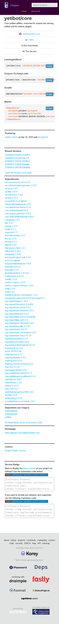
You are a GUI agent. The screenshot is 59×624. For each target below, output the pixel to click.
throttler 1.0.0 (11, 395)
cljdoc (31, 40)
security (19, 543)
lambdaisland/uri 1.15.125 (17, 273)
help (34, 543)
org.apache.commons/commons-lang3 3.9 (25, 298)
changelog (42, 540)
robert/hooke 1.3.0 (13, 382)
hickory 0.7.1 (11, 241)
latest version (29, 468)
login (23, 11)
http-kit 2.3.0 (10, 245)
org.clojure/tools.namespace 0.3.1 (20, 332)
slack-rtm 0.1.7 (12, 389)
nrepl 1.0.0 (10, 292)
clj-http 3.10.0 (11, 191)
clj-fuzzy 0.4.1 (11, 188)
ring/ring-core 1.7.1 (13, 354)
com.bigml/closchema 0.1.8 (18, 207)
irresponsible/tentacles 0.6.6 (18, 263)
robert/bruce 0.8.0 (13, 379)
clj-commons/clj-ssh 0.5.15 (17, 182)
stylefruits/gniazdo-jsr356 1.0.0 (19, 392)
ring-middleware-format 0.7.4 (18, 373)
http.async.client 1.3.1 (15, 248)
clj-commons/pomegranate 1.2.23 (20, 185)
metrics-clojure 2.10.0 (15, 282)
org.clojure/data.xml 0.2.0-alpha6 (20, 317)
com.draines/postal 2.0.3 (16, 210)
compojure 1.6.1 (12, 220)
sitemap (46, 543)
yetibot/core (18, 18)
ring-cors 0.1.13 (12, 367)
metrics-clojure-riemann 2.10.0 (19, 285)
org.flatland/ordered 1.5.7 (16, 338)
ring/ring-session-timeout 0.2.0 (19, 364)
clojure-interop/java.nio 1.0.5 (18, 204)
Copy (49, 66)
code (11, 543)
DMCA (27, 543)
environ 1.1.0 (11, 226)
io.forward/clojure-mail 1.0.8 (18, 257)
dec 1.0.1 (9, 223)
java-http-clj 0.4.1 (13, 266)
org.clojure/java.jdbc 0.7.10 (17, 326)
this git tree (43, 137)
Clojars (14, 5)
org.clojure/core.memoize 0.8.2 (19, 310)
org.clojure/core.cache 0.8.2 (18, 307)
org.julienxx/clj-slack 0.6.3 (17, 342)
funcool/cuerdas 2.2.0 (15, 235)
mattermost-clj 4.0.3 (14, 276)
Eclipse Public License (15, 450)
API (39, 543)
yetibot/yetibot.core (31, 34)
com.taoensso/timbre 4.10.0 (18, 213)
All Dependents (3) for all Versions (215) (23, 422)
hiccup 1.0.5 (10, 238)
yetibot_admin (11, 137)
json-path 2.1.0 (12, 270)
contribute (31, 540)
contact (51, 540)
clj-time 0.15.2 (11, 198)
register (36, 11)
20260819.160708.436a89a (17, 167)
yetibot (8, 417)
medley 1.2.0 (11, 279)
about (6, 540)
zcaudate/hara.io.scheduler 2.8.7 (20, 401)
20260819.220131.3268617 (17, 161)
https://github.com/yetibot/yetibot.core (22, 433)
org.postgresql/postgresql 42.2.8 (20, 345)
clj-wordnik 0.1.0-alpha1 (16, 201)
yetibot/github (11, 411)
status (13, 540)
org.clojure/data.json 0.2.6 (17, 313)
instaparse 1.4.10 (13, 254)
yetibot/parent (11, 414)
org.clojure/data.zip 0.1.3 (16, 320)
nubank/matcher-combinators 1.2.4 (21, 295)
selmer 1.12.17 (12, 385)
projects (21, 540)
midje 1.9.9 (10, 288)
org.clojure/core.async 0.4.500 (19, 304)
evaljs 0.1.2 (10, 229)
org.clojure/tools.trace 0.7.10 (18, 335)
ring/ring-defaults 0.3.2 (15, 357)
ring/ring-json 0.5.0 (13, 360)
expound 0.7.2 (11, 232)
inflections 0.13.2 (12, 251)
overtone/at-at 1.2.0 (14, 348)
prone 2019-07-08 (13, 351)
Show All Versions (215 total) (18, 172)
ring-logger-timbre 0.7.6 (15, 370)
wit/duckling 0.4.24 (13, 398)
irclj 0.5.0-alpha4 (12, 260)
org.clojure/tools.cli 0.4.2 (16, 329)
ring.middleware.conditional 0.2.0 (20, 376)
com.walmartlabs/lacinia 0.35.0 (19, 216)
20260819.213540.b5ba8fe (17, 164)
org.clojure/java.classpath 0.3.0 (19, 323)
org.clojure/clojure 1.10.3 (16, 301)
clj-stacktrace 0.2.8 (14, 194)
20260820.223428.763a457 (17, 155)
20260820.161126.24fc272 (17, 158)
